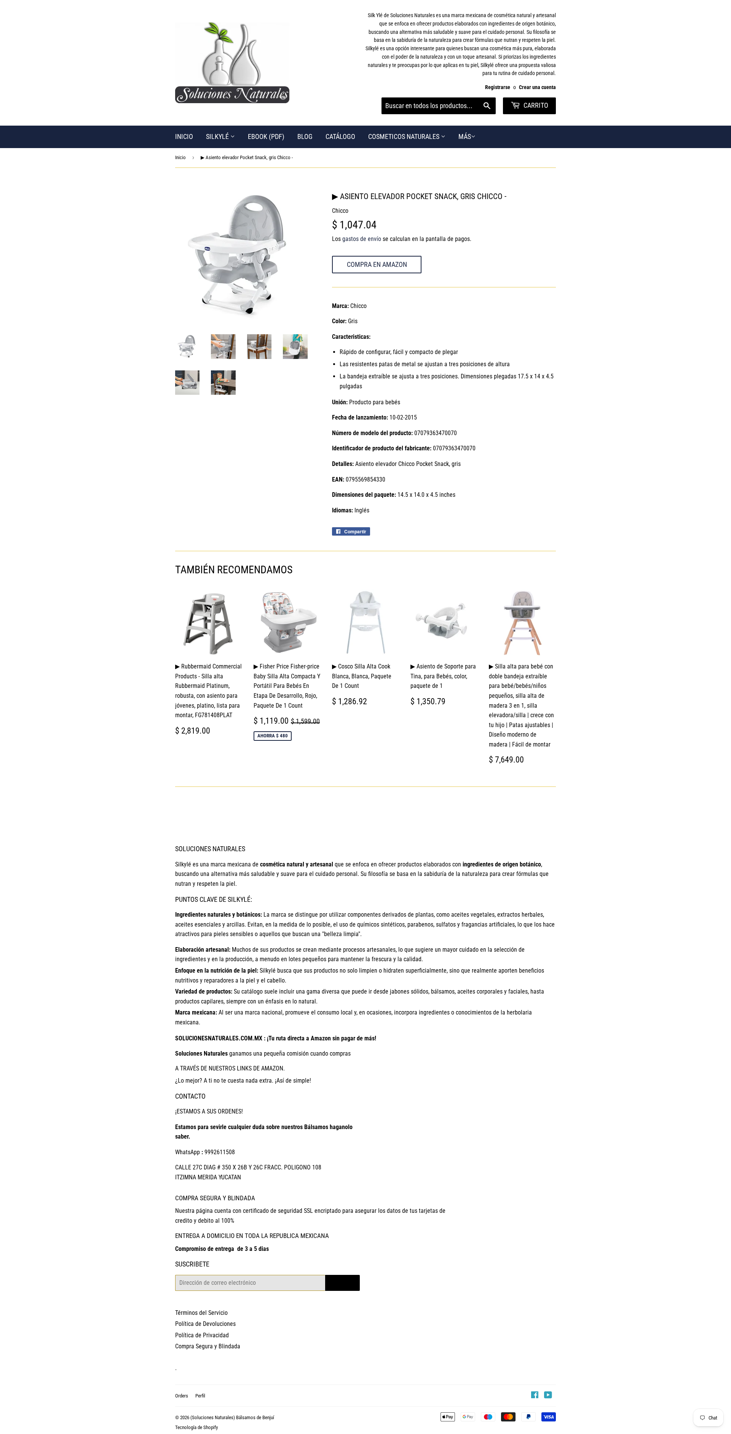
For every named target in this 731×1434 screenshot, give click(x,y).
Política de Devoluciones (205, 1323)
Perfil (200, 1396)
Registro (342, 1282)
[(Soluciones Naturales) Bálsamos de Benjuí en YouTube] (548, 1395)
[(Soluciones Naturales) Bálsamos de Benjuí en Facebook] (535, 1395)
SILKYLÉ (218, 136)
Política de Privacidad (202, 1335)
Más (464, 136)
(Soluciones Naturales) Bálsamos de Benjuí (232, 1417)
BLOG (305, 136)
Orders (181, 1396)
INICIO (184, 136)
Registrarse (497, 87)
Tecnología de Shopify (196, 1427)
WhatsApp (187, 1152)
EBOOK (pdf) (266, 136)
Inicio (180, 157)
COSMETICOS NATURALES (404, 136)
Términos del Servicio (201, 1312)
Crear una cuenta (537, 87)
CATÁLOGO (340, 136)
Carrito (535, 105)
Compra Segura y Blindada (207, 1346)
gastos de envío (361, 238)
